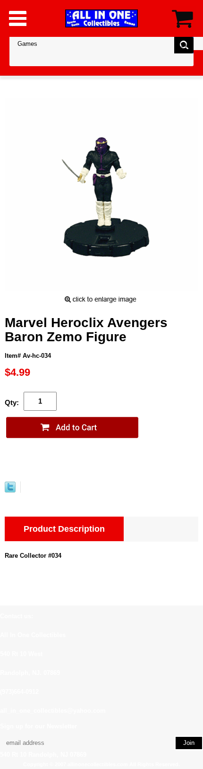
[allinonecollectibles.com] (101, 18)
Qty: (12, 402)
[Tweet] (10, 490)
